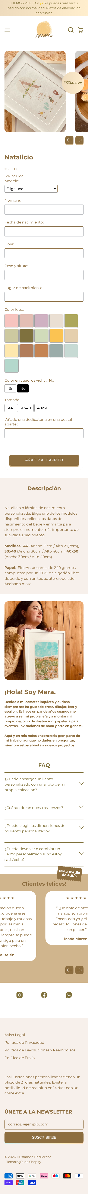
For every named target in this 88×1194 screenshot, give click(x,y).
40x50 (42, 408)
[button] (71, 30)
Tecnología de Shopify (23, 1162)
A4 (10, 408)
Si (10, 388)
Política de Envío (19, 1058)
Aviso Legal (14, 1035)
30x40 (25, 408)
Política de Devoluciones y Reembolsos (39, 1050)
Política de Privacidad (24, 1042)
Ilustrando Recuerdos (34, 1157)
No (23, 388)
